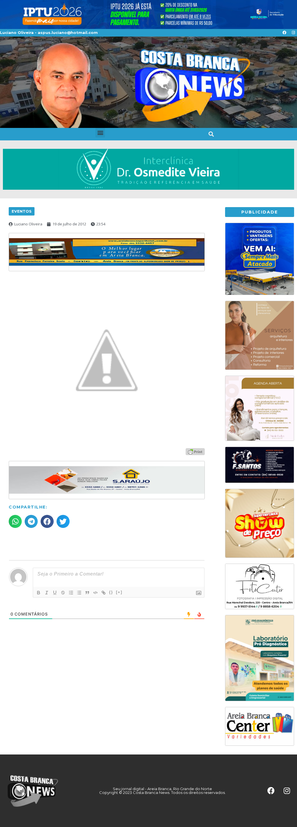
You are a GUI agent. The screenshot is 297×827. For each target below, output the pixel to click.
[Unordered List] (79, 592)
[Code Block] (95, 592)
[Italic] (47, 592)
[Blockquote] (87, 592)
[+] (119, 592)
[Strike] (63, 592)
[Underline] (55, 592)
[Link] (103, 592)
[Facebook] (284, 33)
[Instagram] (293, 33)
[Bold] (39, 592)
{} (111, 592)
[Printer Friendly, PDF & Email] (195, 451)
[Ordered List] (71, 592)
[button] (100, 132)
